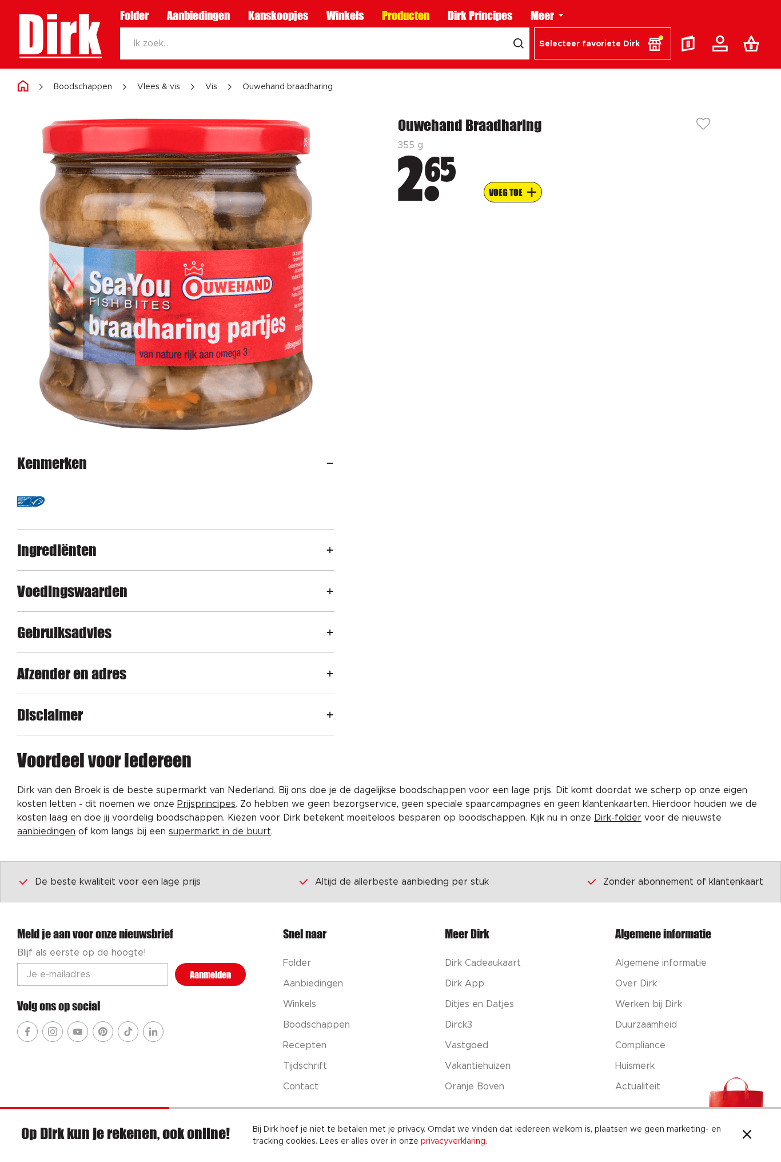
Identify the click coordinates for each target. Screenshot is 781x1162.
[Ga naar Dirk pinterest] (103, 1031)
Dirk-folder (617, 817)
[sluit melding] (747, 1136)
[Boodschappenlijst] (753, 43)
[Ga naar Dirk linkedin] (153, 1031)
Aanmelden (210, 974)
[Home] (23, 86)
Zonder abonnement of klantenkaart (683, 881)
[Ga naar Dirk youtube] (77, 1031)
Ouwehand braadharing (287, 87)
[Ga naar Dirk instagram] (52, 1031)
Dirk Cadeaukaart (483, 963)
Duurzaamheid (646, 1024)
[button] (602, 43)
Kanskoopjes (278, 15)
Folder (134, 15)
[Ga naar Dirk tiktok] (128, 1031)
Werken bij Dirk (648, 1004)
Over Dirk (636, 983)
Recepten (304, 1045)
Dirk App (464, 983)
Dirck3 (458, 1024)
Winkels (345, 15)
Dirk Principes (480, 15)
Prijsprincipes (206, 804)
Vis (211, 87)
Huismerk (635, 1066)
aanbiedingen (46, 831)
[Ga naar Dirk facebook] (27, 1031)
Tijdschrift (305, 1066)
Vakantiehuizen (478, 1066)
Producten (405, 15)
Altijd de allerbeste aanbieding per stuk (402, 881)
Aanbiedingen (198, 15)
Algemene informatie (661, 963)
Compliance (640, 1045)
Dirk (59, 34)
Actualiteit (637, 1086)
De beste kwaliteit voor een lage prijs (118, 881)
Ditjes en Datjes (479, 1004)
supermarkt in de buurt (220, 831)
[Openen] (329, 463)
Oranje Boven (474, 1086)
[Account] (722, 43)
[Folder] (690, 43)
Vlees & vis (158, 87)
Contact (300, 1086)
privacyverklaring (453, 1141)
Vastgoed (466, 1045)
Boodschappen (83, 87)
